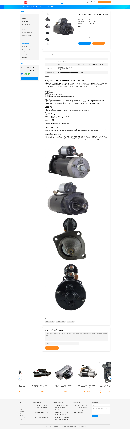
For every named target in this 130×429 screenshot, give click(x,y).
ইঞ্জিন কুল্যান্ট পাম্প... (29, 38)
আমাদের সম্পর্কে (22, 411)
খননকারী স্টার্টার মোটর (37, 402)
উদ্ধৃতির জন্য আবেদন (104, 2)
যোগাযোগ (29, 78)
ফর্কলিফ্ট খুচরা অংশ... (29, 57)
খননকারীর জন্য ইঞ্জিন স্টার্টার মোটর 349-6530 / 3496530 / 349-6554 (42, 416)
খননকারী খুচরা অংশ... (29, 16)
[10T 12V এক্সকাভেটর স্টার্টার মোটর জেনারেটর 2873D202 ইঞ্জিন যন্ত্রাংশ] (63, 26)
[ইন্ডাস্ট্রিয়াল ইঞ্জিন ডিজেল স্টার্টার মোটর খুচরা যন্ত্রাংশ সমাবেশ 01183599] (53, 372)
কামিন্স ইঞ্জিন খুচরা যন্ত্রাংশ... (29, 29)
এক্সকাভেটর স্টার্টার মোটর (49, 321)
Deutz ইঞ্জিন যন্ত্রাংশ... (29, 27)
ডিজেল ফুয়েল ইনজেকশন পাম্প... (29, 35)
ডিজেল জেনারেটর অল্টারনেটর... (29, 46)
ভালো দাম (85, 43)
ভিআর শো (21, 409)
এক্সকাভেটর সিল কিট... (29, 52)
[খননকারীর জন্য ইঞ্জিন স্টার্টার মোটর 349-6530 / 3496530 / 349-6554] (98, 372)
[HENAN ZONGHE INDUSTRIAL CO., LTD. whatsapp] (25, 74)
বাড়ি (20, 405)
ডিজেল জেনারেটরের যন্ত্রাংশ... (29, 54)
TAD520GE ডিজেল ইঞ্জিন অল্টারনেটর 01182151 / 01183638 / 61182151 (61, 407)
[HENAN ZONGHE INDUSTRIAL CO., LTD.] (25, 2)
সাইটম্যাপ (21, 415)
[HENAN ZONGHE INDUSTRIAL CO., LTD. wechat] (29, 74)
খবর (20, 413)
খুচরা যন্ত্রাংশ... (29, 18)
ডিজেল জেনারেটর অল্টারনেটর (58, 402)
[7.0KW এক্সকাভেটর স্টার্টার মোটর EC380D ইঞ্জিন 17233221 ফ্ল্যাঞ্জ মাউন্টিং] (75, 372)
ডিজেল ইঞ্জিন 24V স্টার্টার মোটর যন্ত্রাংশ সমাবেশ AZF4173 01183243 (41, 406)
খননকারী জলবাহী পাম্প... (29, 49)
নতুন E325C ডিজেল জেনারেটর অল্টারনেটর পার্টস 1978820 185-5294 (61, 413)
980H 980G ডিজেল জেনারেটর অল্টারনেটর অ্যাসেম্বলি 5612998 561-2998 (61, 418)
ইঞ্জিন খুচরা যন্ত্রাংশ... (29, 21)
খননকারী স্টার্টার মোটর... (29, 43)
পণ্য (20, 407)
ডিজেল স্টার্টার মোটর (71, 321)
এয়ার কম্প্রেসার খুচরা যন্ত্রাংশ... (29, 32)
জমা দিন (52, 348)
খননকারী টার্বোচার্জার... (29, 41)
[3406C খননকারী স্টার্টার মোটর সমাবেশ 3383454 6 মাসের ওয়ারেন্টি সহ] (30, 372)
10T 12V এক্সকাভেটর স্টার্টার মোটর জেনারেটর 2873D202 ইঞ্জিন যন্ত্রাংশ (41, 411)
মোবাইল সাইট (22, 417)
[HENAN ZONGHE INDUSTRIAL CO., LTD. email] (22, 74)
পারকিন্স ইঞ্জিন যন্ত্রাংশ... (29, 24)
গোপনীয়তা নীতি (22, 419)
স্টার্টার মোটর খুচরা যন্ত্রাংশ (60, 321)
